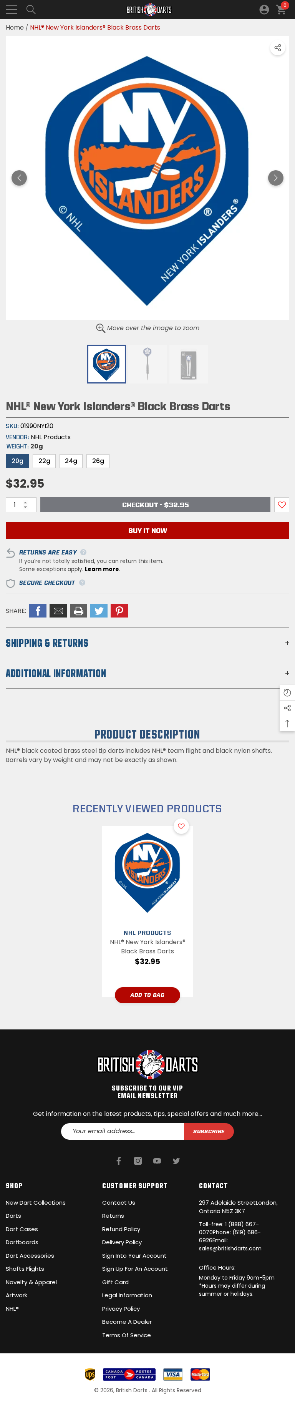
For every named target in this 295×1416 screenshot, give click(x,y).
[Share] (277, 47)
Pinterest (119, 611)
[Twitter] (176, 1160)
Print (78, 611)
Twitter (99, 611)
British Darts (132, 1390)
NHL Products (51, 437)
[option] (147, 178)
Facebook (37, 611)
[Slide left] (19, 178)
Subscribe (209, 1131)
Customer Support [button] (135, 1185)
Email (58, 611)
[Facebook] (118, 1160)
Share (277, 47)
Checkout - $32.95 (155, 504)
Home (15, 27)
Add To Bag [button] (147, 995)
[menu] (11, 9)
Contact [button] (213, 1185)
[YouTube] (157, 1160)
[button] (31, 9)
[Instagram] (138, 1160)
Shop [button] (14, 1185)
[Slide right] (275, 178)
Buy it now (147, 530)
